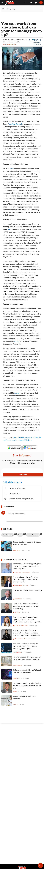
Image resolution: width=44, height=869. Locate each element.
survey (16, 341)
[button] (2, 2)
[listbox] (22, 493)
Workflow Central (15, 124)
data (9, 229)
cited (12, 168)
